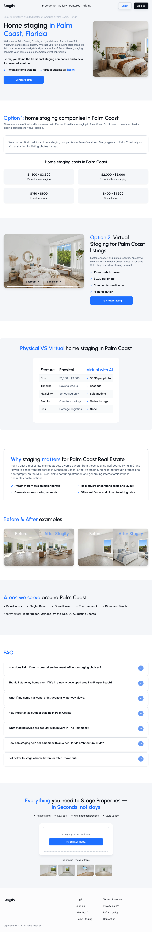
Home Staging (84, 918)
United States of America (39, 16)
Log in (79, 899)
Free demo (49, 5)
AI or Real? (82, 912)
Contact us (109, 918)
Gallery (62, 5)
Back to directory (13, 16)
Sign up (80, 905)
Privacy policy (111, 905)
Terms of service (112, 899)
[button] (76, 839)
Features (74, 5)
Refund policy (110, 912)
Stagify (9, 6)
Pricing (87, 5)
